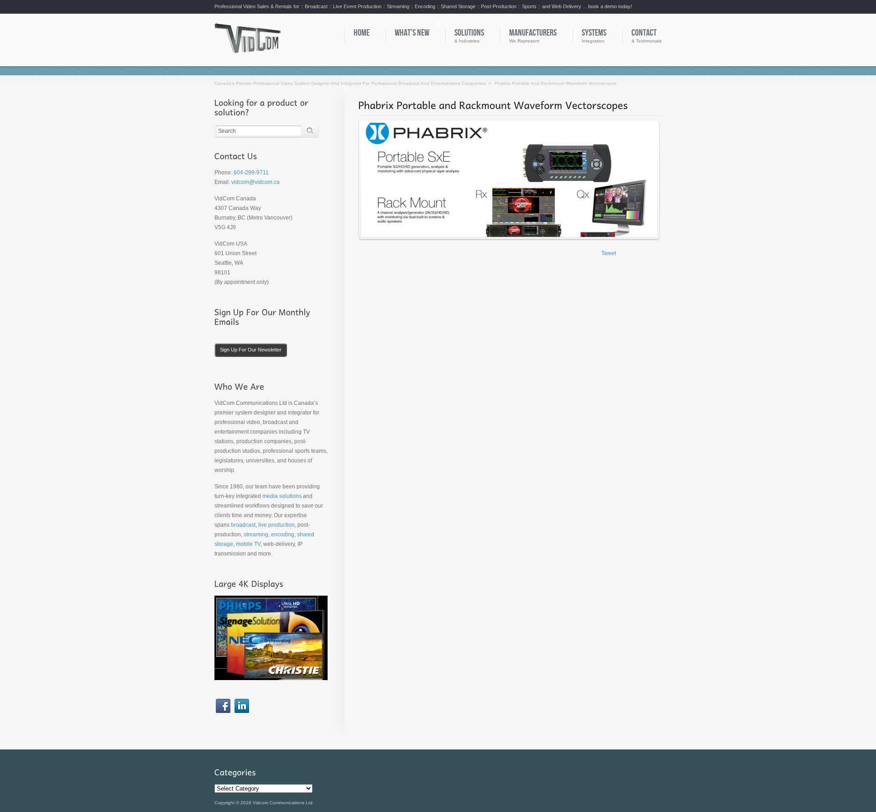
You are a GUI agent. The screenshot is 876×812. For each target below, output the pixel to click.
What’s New (412, 32)
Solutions (469, 32)
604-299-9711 (251, 172)
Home (362, 32)
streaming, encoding (269, 534)
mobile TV (248, 544)
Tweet (608, 253)
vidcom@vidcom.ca (255, 182)
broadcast (243, 525)
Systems (594, 32)
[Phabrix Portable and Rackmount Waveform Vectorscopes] (493, 105)
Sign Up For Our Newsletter (251, 349)
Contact (644, 32)
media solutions (282, 496)
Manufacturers (533, 32)
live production (276, 525)
